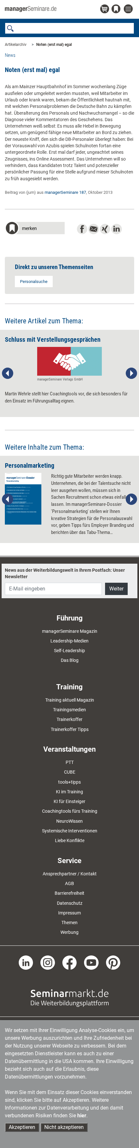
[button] (35, 229)
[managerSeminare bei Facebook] (69, 962)
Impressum (69, 912)
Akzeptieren (22, 1127)
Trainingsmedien (69, 709)
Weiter (116, 589)
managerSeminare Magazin (69, 631)
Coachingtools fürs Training (69, 811)
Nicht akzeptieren (64, 1127)
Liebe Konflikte (69, 840)
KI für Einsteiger (69, 801)
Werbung (69, 932)
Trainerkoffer (69, 719)
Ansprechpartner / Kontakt (70, 873)
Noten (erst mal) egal (54, 44)
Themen (69, 922)
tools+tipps (69, 782)
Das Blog (70, 660)
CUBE (69, 772)
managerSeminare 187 (65, 192)
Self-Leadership (69, 650)
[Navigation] (129, 9)
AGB (69, 883)
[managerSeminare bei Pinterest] (113, 962)
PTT (70, 762)
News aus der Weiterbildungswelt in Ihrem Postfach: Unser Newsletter (65, 573)
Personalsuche (34, 281)
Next (131, 373)
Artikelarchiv (16, 44)
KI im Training (69, 791)
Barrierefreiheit (69, 893)
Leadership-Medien (69, 640)
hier (81, 1115)
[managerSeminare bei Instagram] (47, 962)
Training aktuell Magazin (69, 700)
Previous (8, 373)
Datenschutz (69, 903)
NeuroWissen (69, 821)
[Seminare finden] (69, 997)
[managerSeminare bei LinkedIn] (26, 962)
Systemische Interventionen (69, 830)
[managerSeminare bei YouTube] (91, 962)
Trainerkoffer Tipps (70, 729)
